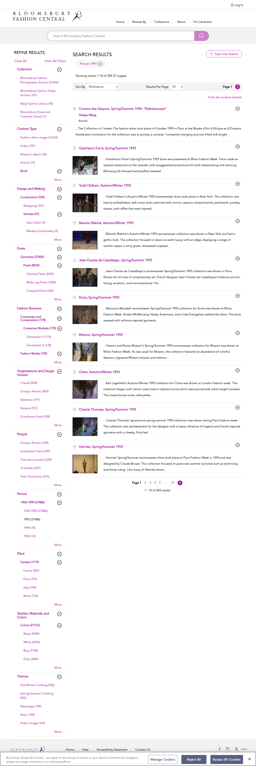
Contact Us (142, 749)
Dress (21, 248)
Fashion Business (29, 308)
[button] (75, 109)
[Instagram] (227, 749)
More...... (60, 180)
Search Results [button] (92, 54)
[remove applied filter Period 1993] (100, 64)
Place (21, 553)
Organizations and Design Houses (35, 373)
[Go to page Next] (180, 482)
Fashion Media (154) (33, 353)
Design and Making (31, 189)
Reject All (194, 759)
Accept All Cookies (227, 759)
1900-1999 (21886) (32, 502)
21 (172, 482)
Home (120, 22)
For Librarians (202, 22)
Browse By (139, 22)
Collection (24, 69)
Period (22, 494)
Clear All (20, 61)
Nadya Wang (87, 115)
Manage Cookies (162, 759)
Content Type (27, 129)
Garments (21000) (32, 257)
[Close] (249, 759)
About (181, 22)
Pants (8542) (31, 265)
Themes (22, 676)
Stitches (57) (31, 214)
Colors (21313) (30, 625)
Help (85, 749)
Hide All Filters (55, 61)
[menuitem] (40, 82)
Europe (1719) (29, 562)
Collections (161, 22)
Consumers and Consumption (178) (33, 318)
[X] (236, 749)
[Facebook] (219, 749)
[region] (128, 759)
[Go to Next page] (237, 86)
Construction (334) (32, 197)
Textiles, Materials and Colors (33, 615)
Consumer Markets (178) (39, 328)
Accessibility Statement (112, 749)
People (22, 434)
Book (23, 171)
